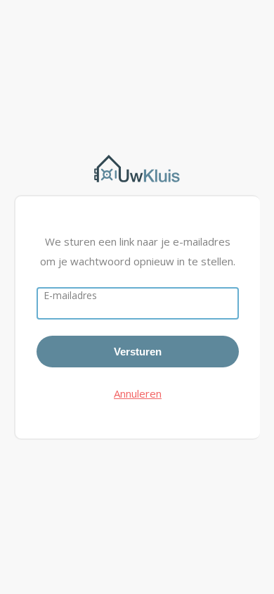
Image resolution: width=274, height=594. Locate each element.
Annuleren (138, 393)
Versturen (138, 352)
